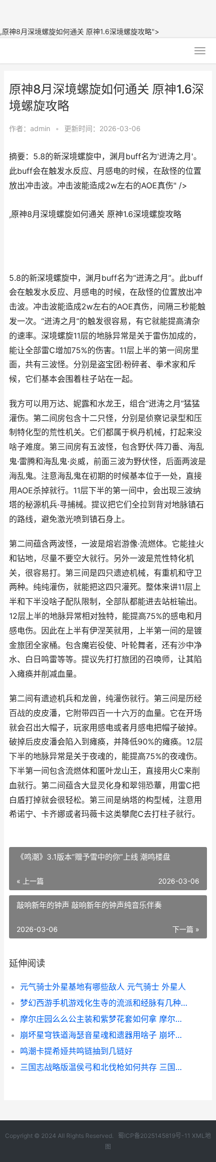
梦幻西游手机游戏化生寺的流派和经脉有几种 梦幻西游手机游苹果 (104, 1003)
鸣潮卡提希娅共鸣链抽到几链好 (76, 1051)
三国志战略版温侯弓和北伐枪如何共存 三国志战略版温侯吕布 (104, 1067)
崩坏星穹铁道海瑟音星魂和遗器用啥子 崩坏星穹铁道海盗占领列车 (104, 1035)
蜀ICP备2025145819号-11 (154, 1135)
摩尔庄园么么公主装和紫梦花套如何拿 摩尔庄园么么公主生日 (104, 1019)
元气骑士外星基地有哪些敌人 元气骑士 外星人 (103, 987)
